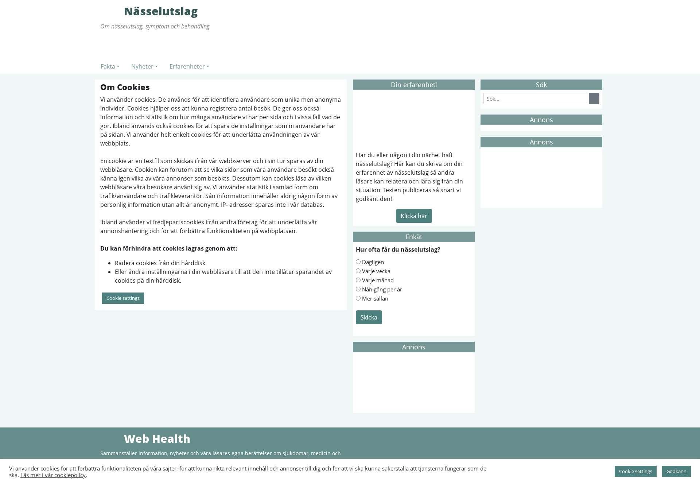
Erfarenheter (187, 66)
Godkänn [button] (676, 471)
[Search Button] (594, 98)
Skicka (369, 317)
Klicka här (414, 216)
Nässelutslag (111, 11)
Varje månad (378, 280)
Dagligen (373, 262)
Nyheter (142, 66)
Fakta (108, 66)
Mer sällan (375, 298)
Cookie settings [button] (123, 298)
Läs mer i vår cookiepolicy (53, 475)
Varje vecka (376, 271)
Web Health (111, 438)
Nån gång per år (382, 289)
